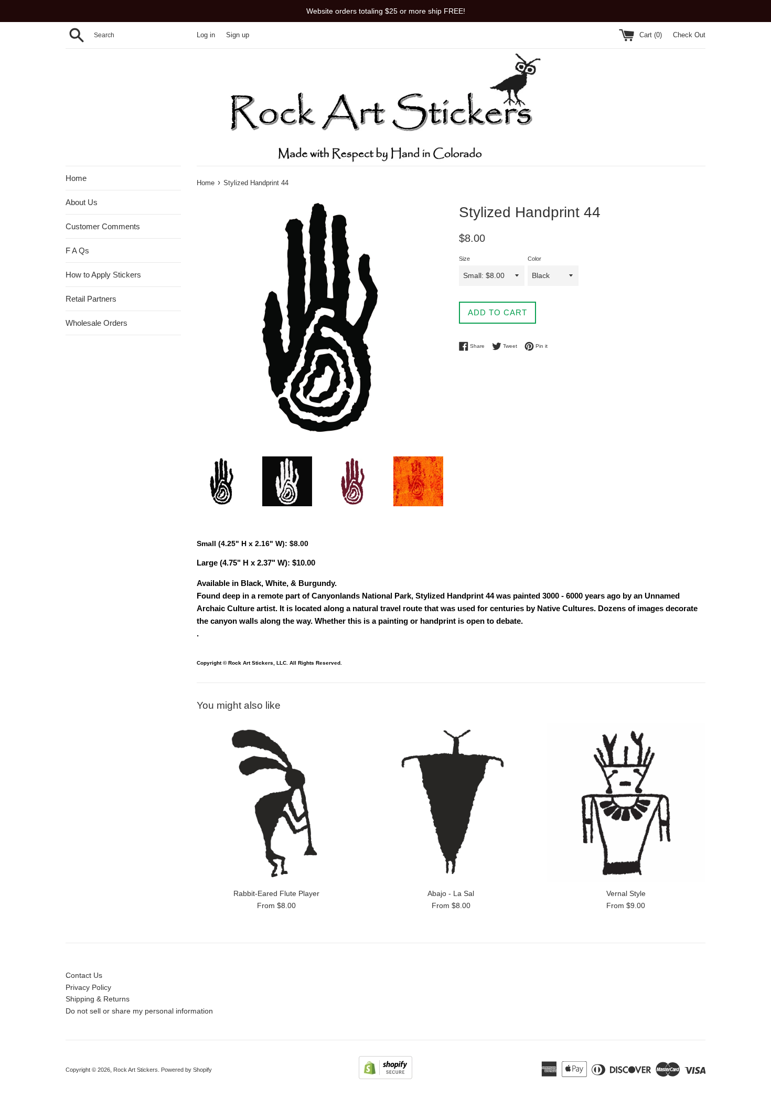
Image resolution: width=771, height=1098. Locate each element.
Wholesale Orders (96, 322)
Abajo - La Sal (450, 893)
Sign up (237, 35)
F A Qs (77, 250)
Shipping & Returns (98, 999)
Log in (206, 35)
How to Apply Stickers (103, 274)
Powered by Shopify (186, 1070)
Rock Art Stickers (135, 1070)
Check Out (689, 35)
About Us (82, 202)
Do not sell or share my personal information (139, 1011)
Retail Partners (91, 298)
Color (534, 258)
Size (464, 258)
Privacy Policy (88, 987)
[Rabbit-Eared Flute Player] (276, 802)
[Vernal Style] (626, 802)
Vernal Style (626, 893)
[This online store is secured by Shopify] (385, 1076)
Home (76, 178)
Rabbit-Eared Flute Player (276, 893)
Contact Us (84, 975)
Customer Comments (103, 226)
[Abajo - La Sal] (450, 802)
